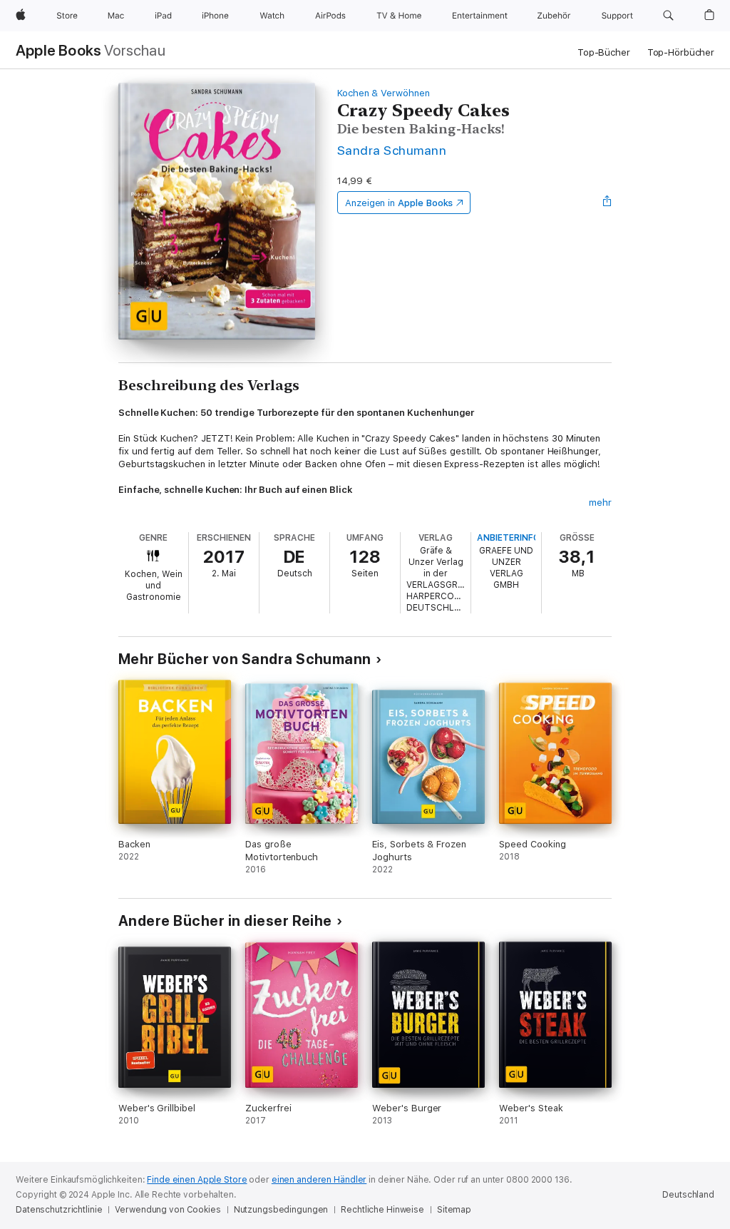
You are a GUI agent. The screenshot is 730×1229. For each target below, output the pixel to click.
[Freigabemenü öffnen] (607, 202)
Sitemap (454, 1210)
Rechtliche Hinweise (382, 1210)
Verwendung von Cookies (167, 1210)
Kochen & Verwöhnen (383, 93)
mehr (600, 502)
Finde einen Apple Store (197, 1180)
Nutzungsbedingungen (281, 1210)
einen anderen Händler (319, 1180)
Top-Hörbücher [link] (680, 52)
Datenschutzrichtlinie (59, 1210)
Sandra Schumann (391, 150)
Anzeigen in (399, 203)
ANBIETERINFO (508, 538)
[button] (668, 15)
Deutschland (688, 1195)
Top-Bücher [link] (603, 52)
